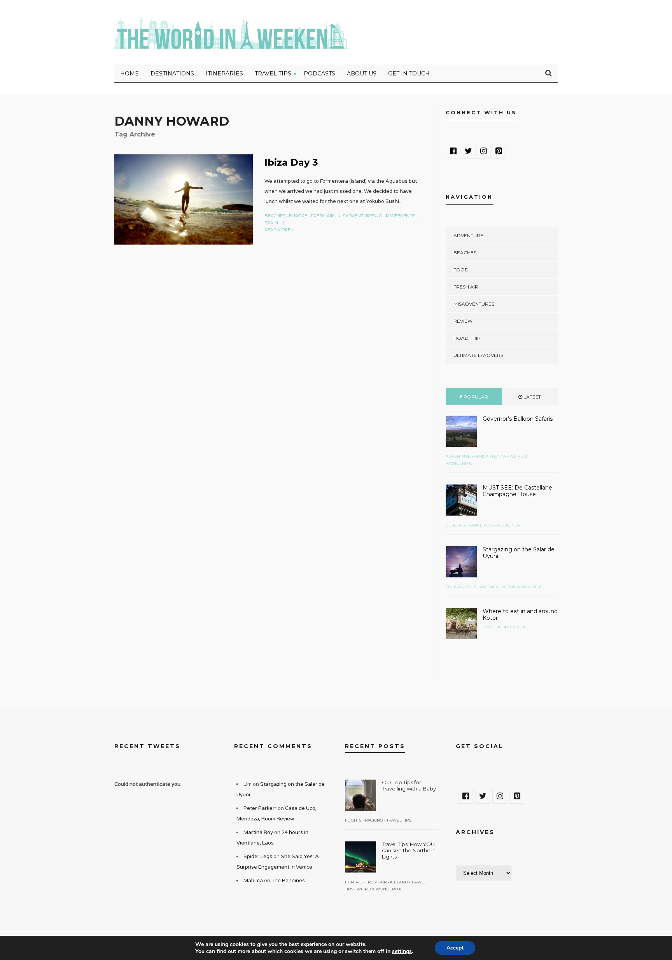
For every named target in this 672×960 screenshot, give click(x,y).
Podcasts (319, 73)
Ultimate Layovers (478, 355)
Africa (481, 456)
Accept (455, 947)
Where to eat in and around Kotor (520, 614)
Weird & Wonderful (525, 586)
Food (461, 270)
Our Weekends (397, 216)
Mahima (253, 881)
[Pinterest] (498, 151)
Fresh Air (322, 216)
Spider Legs (257, 856)
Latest (531, 397)
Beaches (274, 216)
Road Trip (467, 338)
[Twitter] (468, 151)
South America (482, 586)
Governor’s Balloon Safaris (518, 418)
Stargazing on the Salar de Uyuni (519, 553)
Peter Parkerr (259, 808)
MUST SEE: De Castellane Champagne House (517, 491)
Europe (298, 216)
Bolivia (454, 586)
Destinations (172, 73)
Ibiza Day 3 (291, 162)
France (474, 525)
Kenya (499, 456)
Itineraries (224, 73)
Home (129, 73)
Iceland (399, 882)
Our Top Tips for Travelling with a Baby (409, 785)
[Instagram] (483, 151)
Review (462, 321)
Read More (278, 230)
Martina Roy (258, 832)
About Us (361, 73)
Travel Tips (273, 73)
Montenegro (512, 627)
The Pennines (288, 881)
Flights (353, 820)
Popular (475, 397)
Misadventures (357, 216)
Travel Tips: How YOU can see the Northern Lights (409, 850)
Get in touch (409, 73)
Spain (271, 223)
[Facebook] (453, 151)
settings (402, 951)
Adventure (468, 235)
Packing (374, 820)
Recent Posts (375, 746)
